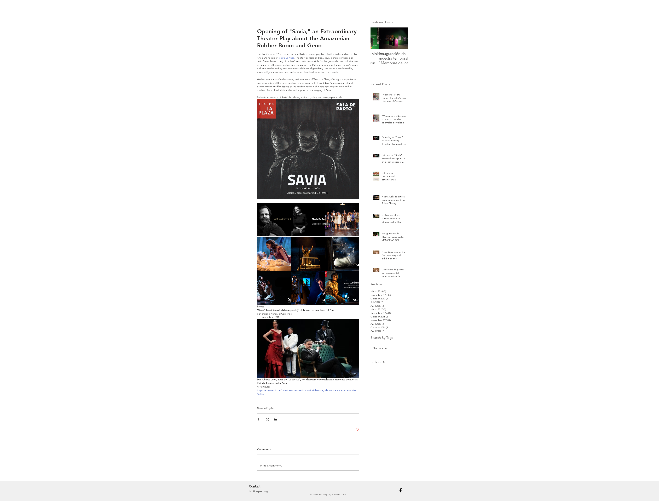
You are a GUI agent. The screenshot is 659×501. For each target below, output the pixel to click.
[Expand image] (274, 220)
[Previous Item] (376, 38)
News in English (265, 408)
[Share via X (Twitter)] (267, 419)
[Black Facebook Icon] (400, 490)
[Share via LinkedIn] (275, 419)
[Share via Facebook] (258, 419)
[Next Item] (402, 38)
